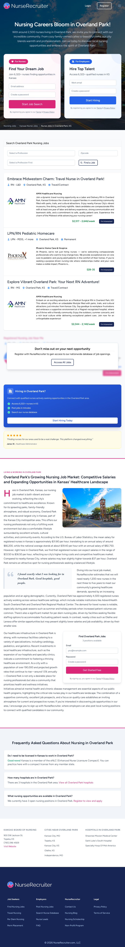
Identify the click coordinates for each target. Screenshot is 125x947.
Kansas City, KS (52, 845)
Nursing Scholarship (74, 919)
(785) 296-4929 (11, 842)
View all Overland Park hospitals (76, 782)
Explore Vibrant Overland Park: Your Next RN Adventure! (53, 282)
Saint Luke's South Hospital (98, 840)
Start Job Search (32, 104)
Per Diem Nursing (15, 919)
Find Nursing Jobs (16, 906)
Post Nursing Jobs (45, 906)
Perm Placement (15, 925)
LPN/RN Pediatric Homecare (30, 233)
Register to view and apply (87, 800)
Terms (38, 112)
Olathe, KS (50, 850)
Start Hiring (93, 100)
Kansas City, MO (52, 836)
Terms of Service (102, 913)
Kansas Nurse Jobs (29, 126)
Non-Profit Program (74, 925)
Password (70, 657)
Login (88, 5)
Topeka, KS (50, 840)
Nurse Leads (42, 919)
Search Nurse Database (47, 913)
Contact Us (70, 906)
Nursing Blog (71, 913)
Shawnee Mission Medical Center (101, 836)
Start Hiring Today (63, 420)
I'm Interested (106, 221)
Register (104, 5)
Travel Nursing (14, 913)
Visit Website (10, 846)
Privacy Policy (48, 112)
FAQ (38, 925)
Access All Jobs (62, 362)
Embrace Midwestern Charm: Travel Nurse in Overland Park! (55, 179)
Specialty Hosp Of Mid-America (100, 845)
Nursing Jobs (10, 126)
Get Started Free (92, 670)
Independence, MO (54, 855)
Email (68, 645)
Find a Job (89, 162)
